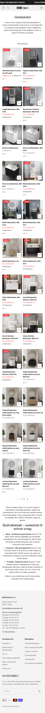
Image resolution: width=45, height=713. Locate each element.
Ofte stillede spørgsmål (11, 658)
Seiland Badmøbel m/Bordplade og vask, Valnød (11, 448)
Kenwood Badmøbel (10, 148)
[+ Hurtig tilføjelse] (19, 64)
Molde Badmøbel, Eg (10, 261)
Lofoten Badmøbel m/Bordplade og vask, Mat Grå (31, 483)
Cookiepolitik (29, 659)
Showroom (6, 668)
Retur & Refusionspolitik (34, 647)
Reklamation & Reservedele (7, 648)
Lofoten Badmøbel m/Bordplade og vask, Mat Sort (11, 483)
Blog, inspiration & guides (9, 663)
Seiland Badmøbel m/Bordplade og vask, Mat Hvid (31, 448)
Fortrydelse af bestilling (33, 663)
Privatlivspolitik (30, 655)
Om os (4, 654)
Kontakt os (6, 643)
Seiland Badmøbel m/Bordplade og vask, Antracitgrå (11, 412)
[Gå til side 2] (27, 499)
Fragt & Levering (31, 651)
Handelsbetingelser (32, 643)
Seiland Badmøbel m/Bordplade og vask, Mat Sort (31, 374)
